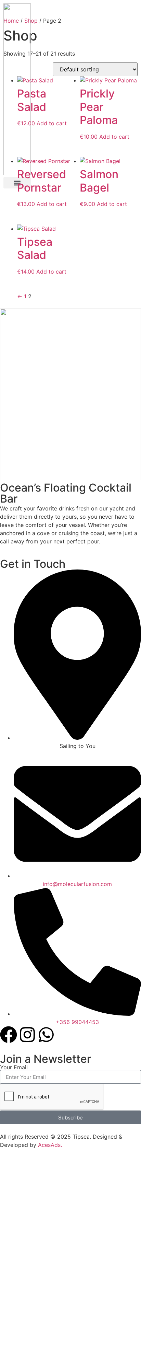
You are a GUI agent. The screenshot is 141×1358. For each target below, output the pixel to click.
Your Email (14, 1067)
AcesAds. (50, 1144)
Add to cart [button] (52, 123)
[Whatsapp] (46, 1034)
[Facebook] (8, 1034)
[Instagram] (27, 1034)
